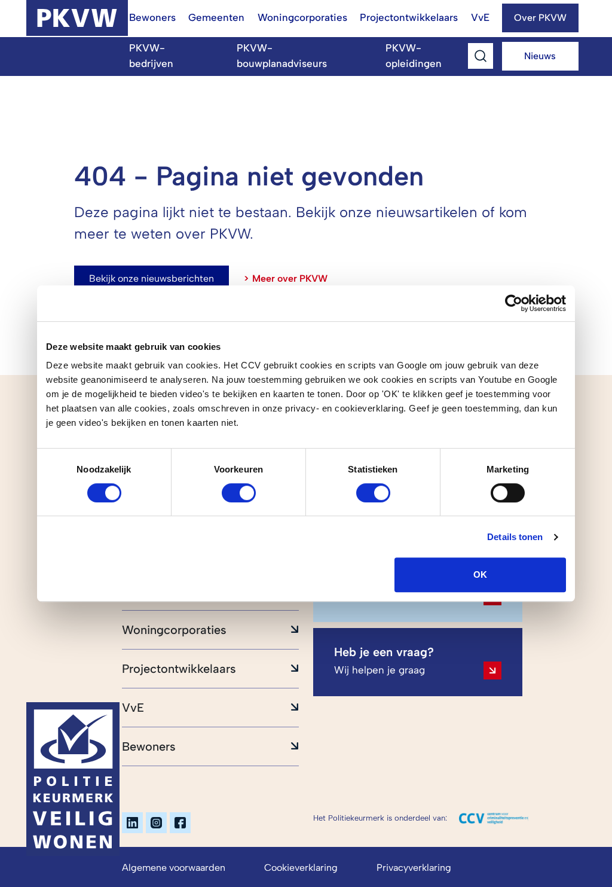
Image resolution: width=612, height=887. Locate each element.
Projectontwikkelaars (409, 17)
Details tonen (515, 537)
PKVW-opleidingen (413, 55)
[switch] (239, 492)
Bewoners (152, 17)
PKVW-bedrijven (151, 55)
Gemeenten (216, 17)
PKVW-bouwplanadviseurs (282, 55)
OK (480, 574)
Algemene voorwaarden (173, 867)
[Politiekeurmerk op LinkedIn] (132, 822)
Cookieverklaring (301, 867)
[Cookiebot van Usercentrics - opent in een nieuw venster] (513, 303)
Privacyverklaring (414, 867)
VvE (480, 17)
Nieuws (540, 56)
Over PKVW (540, 17)
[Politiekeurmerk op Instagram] (156, 822)
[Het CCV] (493, 818)
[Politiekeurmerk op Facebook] (180, 822)
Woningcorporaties (302, 17)
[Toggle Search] (480, 55)
